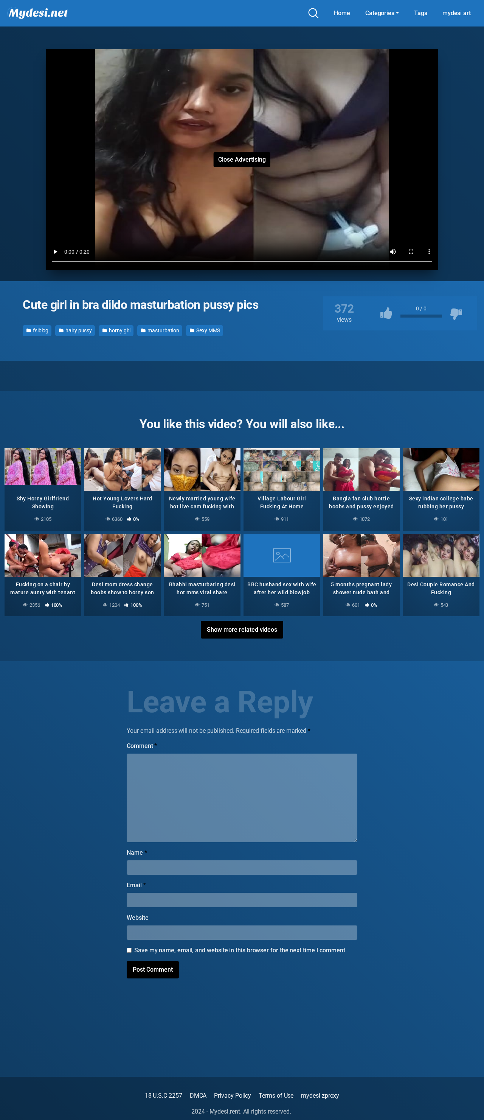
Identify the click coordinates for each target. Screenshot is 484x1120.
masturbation (162, 330)
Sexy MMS (207, 330)
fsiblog (40, 330)
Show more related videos (242, 629)
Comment (142, 745)
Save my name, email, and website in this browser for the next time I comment (239, 950)
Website (137, 917)
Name (137, 852)
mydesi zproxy (320, 1095)
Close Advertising (242, 159)
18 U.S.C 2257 (163, 1095)
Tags (420, 13)
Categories (379, 13)
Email (136, 885)
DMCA (198, 1095)
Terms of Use (276, 1095)
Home (342, 13)
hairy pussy (78, 330)
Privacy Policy (232, 1095)
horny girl (119, 330)
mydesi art (456, 13)
